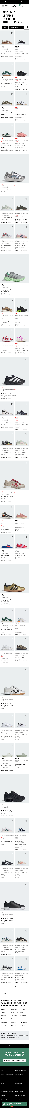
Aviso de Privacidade (20, 1095)
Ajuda (2, 1083)
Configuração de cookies (7, 1091)
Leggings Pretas (13, 1009)
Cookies (3, 1095)
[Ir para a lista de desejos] (6, 6)
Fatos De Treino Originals (22, 1025)
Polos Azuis (23, 1015)
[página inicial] (14, 7)
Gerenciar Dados (19, 1091)
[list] (12, 27)
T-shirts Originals (3, 1025)
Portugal (17, 1105)
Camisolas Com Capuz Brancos (14, 1025)
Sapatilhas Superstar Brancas (23, 1022)
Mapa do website (19, 1074)
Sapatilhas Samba (4, 1016)
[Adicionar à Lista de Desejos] (11, 33)
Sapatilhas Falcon (4, 1009)
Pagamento (17, 1079)
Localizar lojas (18, 1083)
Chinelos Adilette (13, 1019)
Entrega (3, 1070)
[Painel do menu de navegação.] (3, 6)
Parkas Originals (22, 1009)
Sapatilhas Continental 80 (4, 1012)
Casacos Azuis (13, 1022)
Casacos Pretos (3, 1022)
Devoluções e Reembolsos (21, 1070)
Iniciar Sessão (7, 1046)
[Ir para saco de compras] (26, 6)
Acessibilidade (18, 1099)
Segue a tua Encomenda (7, 1074)
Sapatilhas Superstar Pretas (23, 1019)
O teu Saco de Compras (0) (19, 1046)
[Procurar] (22, 6)
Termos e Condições (6, 1099)
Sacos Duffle (14, 1012)
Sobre (2, 1079)
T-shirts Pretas (22, 1012)
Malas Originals (3, 1019)
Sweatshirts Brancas (14, 1016)
